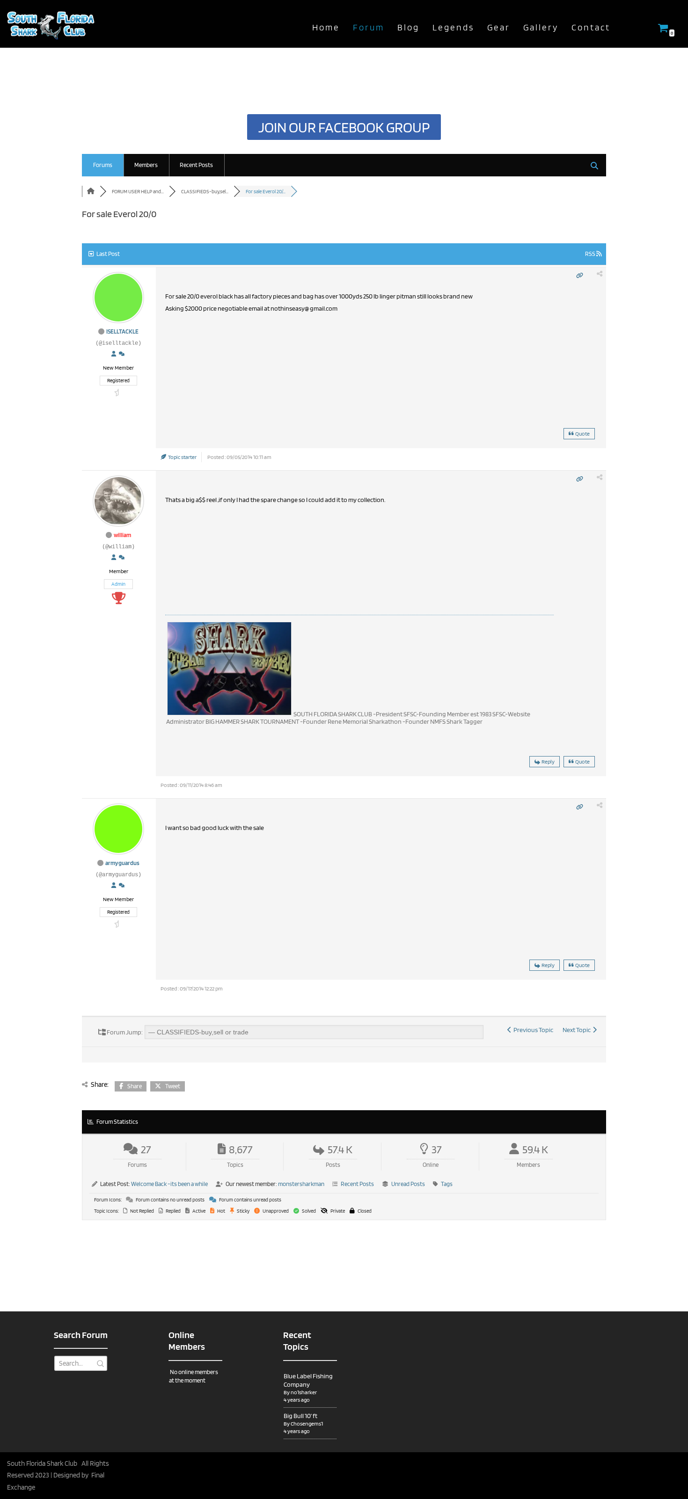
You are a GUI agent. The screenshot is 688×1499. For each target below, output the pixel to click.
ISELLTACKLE (122, 331)
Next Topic (578, 1029)
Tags (447, 1183)
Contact (590, 27)
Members (146, 164)
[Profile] (113, 354)
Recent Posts (196, 164)
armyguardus (122, 862)
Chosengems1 (307, 1423)
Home (326, 27)
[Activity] (121, 354)
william (122, 534)
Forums (102, 164)
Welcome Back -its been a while (169, 1183)
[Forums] (91, 191)
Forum (368, 27)
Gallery (540, 27)
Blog (408, 27)
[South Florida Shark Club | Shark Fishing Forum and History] (54, 23)
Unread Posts (408, 1183)
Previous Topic (532, 1029)
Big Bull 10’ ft (300, 1415)
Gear (498, 27)
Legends (453, 27)
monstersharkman (301, 1183)
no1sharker (304, 1392)
